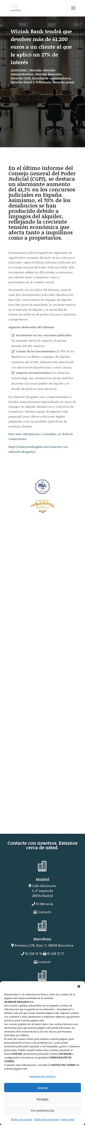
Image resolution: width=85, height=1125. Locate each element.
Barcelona (42, 939)
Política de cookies (21, 1119)
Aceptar (42, 1087)
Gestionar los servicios (42, 1076)
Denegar (42, 1099)
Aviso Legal (67, 1119)
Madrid (42, 879)
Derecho (36, 70)
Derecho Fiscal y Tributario (31, 82)
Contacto (44, 911)
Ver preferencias (42, 1110)
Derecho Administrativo (33, 72)
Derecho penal (63, 82)
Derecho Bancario (48, 74)
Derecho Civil (20, 78)
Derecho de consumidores (51, 78)
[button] (79, 986)
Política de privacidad (46, 1119)
